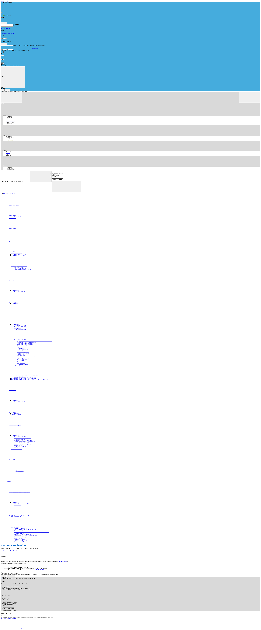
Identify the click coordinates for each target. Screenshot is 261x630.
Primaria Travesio (55, 175)
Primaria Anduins (12, 459)
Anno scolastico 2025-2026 (20, 325)
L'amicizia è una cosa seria (22, 349)
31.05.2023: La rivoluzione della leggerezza (26, 342)
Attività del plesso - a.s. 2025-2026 (18, 254)
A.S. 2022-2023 (17, 505)
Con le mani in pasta (18, 267)
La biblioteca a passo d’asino (20, 446)
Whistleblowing (6, 605)
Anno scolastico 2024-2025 (20, 326)
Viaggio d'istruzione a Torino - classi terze (23, 534)
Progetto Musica (20, 347)
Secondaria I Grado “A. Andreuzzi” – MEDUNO (19, 492)
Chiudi (2, 55)
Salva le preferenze (11, 575)
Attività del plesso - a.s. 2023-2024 (19, 266)
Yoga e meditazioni (21, 348)
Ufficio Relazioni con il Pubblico (10, 602)
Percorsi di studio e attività (57, 173)
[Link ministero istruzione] (7, 2)
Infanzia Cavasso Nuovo (14, 205)
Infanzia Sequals (12, 228)
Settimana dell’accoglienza (22, 364)
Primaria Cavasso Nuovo (14, 302)
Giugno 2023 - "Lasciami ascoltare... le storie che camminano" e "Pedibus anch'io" (34, 341)
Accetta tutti (21, 563)
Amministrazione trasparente (9, 608)
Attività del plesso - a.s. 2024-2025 (18, 255)
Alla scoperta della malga (19, 471)
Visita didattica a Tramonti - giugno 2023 (23, 440)
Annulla (2, 89)
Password (15, 25)
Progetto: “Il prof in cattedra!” (23, 358)
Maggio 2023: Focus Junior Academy (25, 343)
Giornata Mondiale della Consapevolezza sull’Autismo (26, 535)
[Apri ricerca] (249, 97)
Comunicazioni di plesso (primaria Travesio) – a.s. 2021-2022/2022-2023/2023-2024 (29, 379)
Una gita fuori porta (21, 363)
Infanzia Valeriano (13, 215)
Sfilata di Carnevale (21, 354)
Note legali (5, 599)
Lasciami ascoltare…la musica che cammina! (26, 356)
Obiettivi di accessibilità (8, 604)
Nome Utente (16, 24)
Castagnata (19, 361)
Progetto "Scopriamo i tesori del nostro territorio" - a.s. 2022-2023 (28, 441)
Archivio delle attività (16, 216)
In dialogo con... (17, 328)
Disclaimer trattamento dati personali (8, 618)
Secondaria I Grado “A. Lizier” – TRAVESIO (19, 515)
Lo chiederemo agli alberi (19, 533)
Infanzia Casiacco (12, 218)
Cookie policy (6, 598)
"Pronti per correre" (18, 530)
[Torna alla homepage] (130, 91)
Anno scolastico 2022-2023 (57, 178)
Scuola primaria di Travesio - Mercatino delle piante (25, 377)
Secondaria (8, 481)
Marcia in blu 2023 (18, 445)
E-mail (14, 45)
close (2, 103)
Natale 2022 (16, 447)
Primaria (53, 174)
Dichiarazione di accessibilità (9, 603)
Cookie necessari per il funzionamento (9, 573)
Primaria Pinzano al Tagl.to (15, 425)
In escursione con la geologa (23, 353)
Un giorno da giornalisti (22, 359)
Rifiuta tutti (12, 563)
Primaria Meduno (12, 251)
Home (53, 171)
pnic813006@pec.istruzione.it (17, 589)
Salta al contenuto (4, 1)
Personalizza (3, 563)
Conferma (7, 89)
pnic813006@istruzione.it (17, 588)
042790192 (7, 587)
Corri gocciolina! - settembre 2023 (21, 268)
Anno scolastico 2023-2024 (20, 291)
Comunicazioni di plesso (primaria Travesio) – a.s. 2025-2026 (24, 375)
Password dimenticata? (5, 28)
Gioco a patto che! (21, 360)
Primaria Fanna (12, 280)
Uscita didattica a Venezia (19, 539)
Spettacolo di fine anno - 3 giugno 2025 (22, 438)
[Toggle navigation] (11, 97)
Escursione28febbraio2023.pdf (9, 550)
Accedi (2, 17)
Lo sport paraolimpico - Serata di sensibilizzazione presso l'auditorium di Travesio (31, 532)
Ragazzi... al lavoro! (21, 350)
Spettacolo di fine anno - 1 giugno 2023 (22, 444)
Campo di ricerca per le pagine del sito (9, 181)
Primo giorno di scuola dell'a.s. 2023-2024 (23, 269)
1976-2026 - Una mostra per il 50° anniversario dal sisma (26, 503)
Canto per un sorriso (21, 355)
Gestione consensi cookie (8, 607)
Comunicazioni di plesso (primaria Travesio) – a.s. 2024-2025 (24, 378)
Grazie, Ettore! (17, 365)
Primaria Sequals (12, 412)
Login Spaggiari (35, 48)
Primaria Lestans (12, 390)
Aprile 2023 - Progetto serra (23, 352)
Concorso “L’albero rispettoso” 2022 (22, 540)
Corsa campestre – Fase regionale (21, 536)
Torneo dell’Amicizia (18, 538)
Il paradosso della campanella (20, 528)
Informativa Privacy (7, 601)
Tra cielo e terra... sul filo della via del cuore (26, 345)
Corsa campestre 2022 (19, 541)
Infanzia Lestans (12, 231)
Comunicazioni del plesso (16, 253)
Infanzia (8, 203)
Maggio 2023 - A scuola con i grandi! (25, 344)
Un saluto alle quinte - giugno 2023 (21, 442)
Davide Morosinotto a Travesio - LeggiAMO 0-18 (25, 529)
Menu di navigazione (77, 191)
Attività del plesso (55, 176)
